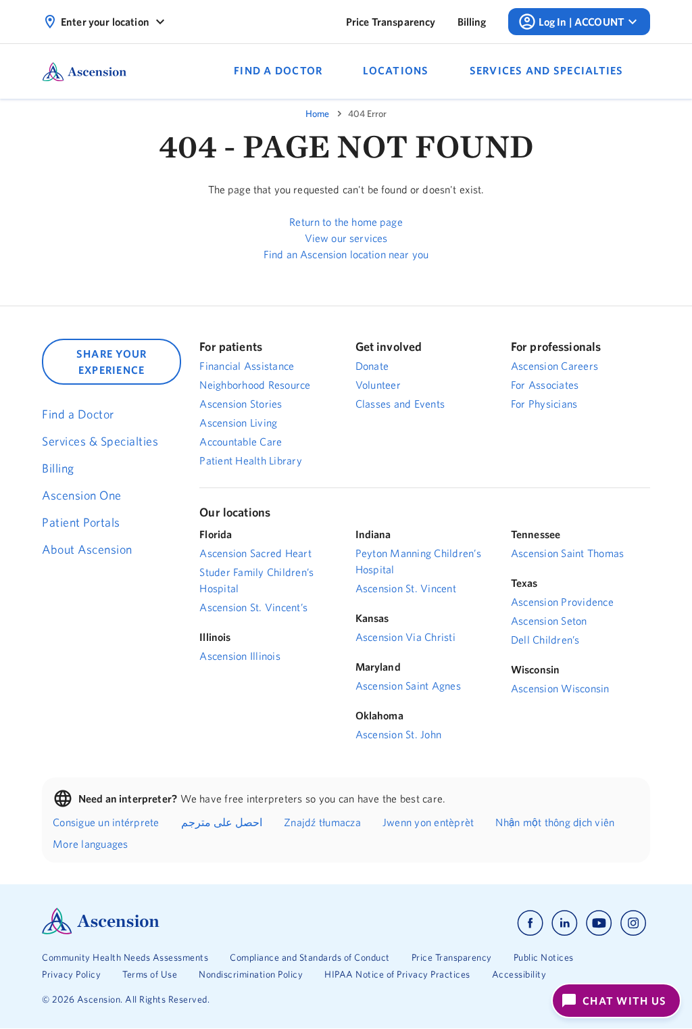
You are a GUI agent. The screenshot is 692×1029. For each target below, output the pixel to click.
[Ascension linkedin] (564, 923)
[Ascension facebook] (530, 923)
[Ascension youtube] (599, 923)
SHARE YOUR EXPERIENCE (111, 362)
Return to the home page (345, 222)
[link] (391, 22)
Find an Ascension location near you (346, 254)
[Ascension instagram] (633, 923)
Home (317, 113)
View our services (346, 238)
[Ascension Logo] (100, 931)
